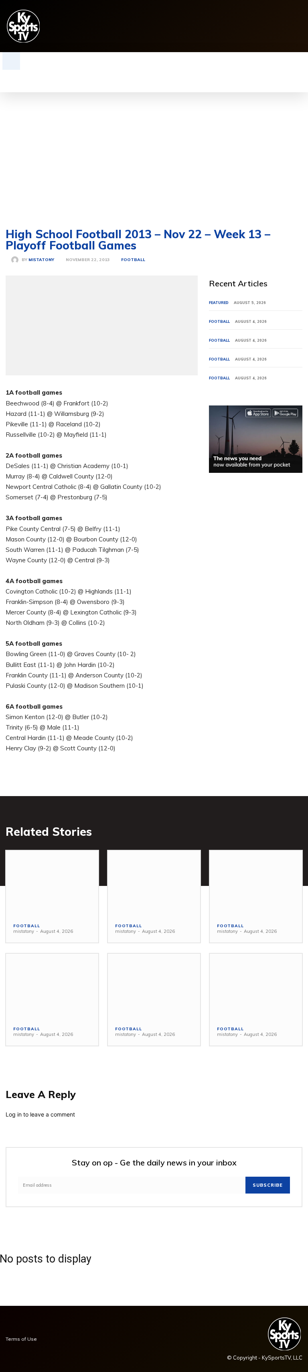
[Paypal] (273, 26)
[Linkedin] (248, 26)
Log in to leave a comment (40, 1114)
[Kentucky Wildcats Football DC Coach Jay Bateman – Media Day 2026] (52, 883)
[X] (286, 26)
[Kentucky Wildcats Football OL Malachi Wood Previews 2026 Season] (256, 883)
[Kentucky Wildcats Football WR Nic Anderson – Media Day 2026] (154, 986)
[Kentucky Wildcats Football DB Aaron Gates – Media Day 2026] (256, 986)
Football (133, 260)
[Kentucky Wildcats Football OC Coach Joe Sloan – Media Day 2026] (154, 883)
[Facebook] (223, 26)
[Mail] (261, 26)
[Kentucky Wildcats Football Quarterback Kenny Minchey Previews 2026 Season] (52, 986)
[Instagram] (236, 26)
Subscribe (268, 1185)
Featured (219, 302)
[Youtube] (298, 26)
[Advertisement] (154, 152)
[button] (11, 61)
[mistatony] (16, 259)
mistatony (41, 260)
